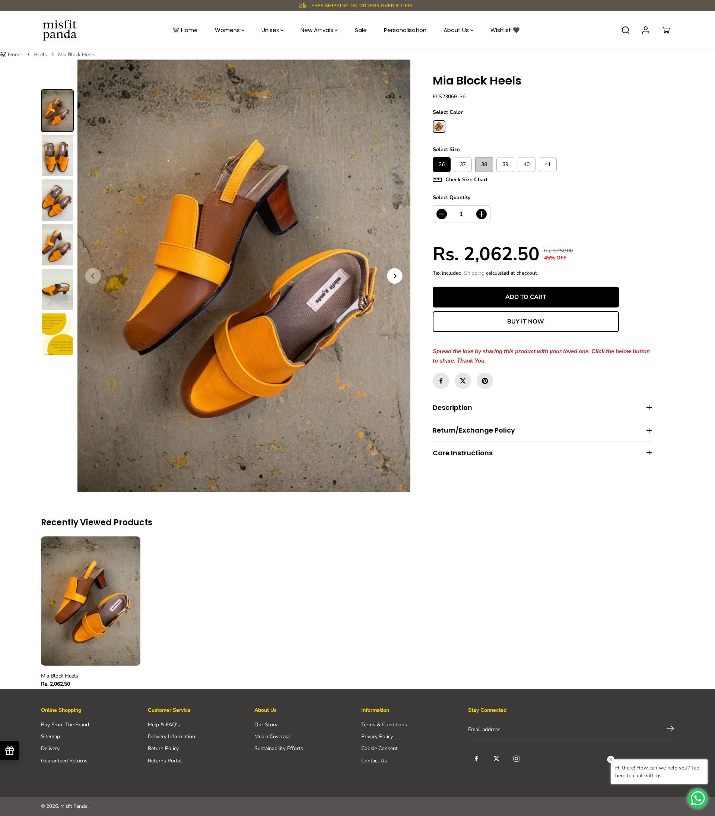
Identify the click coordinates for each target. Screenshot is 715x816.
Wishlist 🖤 (505, 30)
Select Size (446, 149)
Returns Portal (165, 760)
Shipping (474, 273)
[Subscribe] (670, 730)
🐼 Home (185, 30)
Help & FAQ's (164, 724)
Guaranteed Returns (64, 760)
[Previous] (93, 276)
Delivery (50, 748)
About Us (457, 30)
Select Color (448, 112)
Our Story (265, 724)
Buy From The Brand (65, 724)
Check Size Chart (466, 179)
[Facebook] (441, 381)
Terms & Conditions (384, 724)
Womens (228, 30)
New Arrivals (318, 30)
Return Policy (163, 748)
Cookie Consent (379, 748)
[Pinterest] (485, 381)
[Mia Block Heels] (243, 276)
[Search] (625, 30)
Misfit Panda (74, 806)
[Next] (395, 276)
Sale (361, 30)
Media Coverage (272, 736)
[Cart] (666, 30)
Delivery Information (171, 736)
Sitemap (50, 736)
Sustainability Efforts (278, 748)
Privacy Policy (377, 736)
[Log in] (646, 30)
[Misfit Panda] (59, 30)
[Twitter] (463, 381)
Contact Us (374, 760)
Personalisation (405, 30)
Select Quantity (451, 197)
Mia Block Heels (76, 54)
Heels (40, 54)
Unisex (270, 30)
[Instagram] (516, 758)
